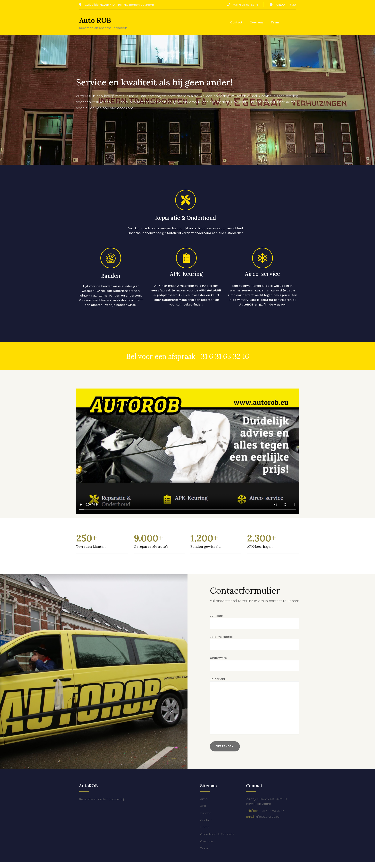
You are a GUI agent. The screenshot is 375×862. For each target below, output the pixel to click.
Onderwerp (218, 658)
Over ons (256, 22)
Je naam (216, 615)
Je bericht (217, 679)
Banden (110, 275)
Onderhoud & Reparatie (217, 834)
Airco (204, 799)
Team (275, 22)
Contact (236, 22)
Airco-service (262, 273)
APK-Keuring (186, 273)
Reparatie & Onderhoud (185, 217)
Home (204, 827)
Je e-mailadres (221, 637)
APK (203, 806)
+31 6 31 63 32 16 (223, 356)
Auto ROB (95, 20)
